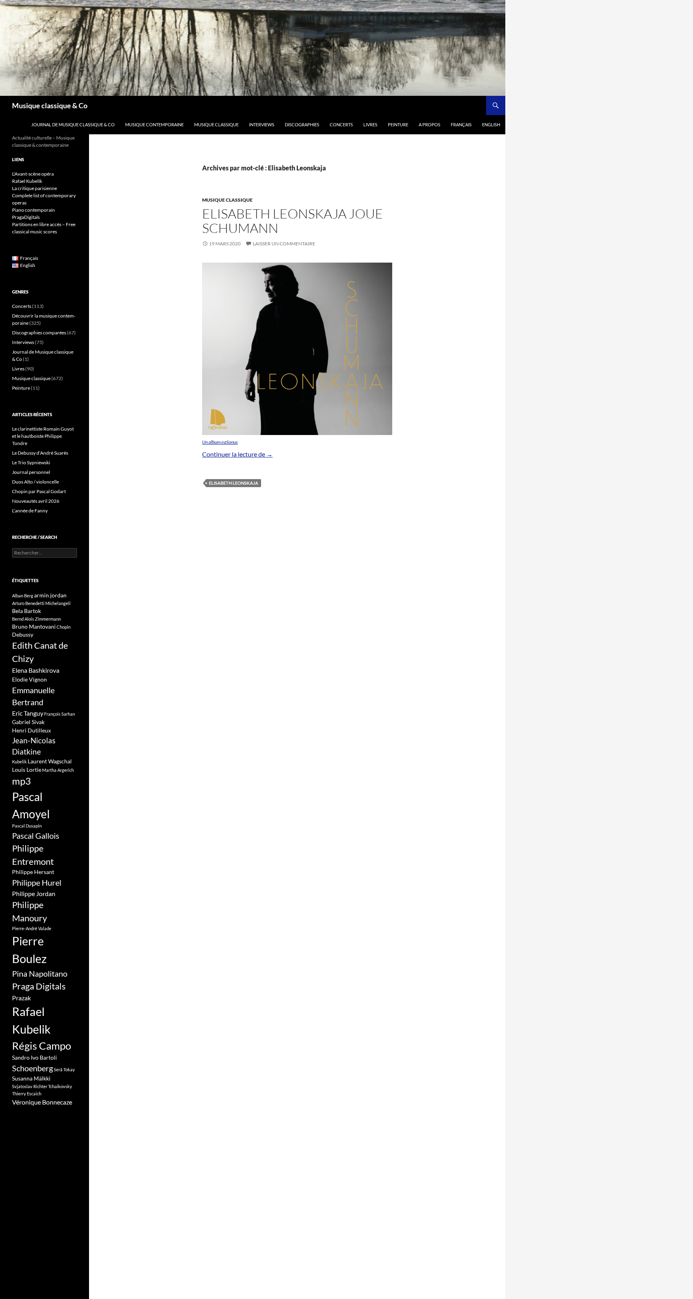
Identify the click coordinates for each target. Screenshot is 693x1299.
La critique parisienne (34, 188)
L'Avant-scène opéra (33, 174)
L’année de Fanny (30, 511)
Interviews (261, 124)
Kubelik (19, 761)
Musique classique (216, 124)
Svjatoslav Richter (29, 1086)
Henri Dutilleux (31, 730)
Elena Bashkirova (35, 670)
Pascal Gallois (35, 835)
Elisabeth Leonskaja (233, 483)
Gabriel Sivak (28, 721)
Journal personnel (31, 472)
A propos (429, 124)
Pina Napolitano (39, 973)
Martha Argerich (58, 770)
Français (461, 124)
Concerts (341, 124)
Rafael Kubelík (27, 181)
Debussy (22, 634)
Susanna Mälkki (31, 1078)
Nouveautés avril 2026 (35, 501)
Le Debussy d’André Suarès (40, 453)
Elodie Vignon (29, 679)
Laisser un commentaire (284, 244)
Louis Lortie (26, 769)
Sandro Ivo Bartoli (34, 1057)
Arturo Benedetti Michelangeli (41, 603)
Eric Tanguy (27, 713)
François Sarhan (59, 713)
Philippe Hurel (36, 882)
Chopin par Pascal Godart (39, 491)
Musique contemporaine (154, 124)
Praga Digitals (39, 986)
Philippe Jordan (33, 894)
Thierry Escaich (26, 1093)
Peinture (398, 124)
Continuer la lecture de (237, 454)
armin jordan (50, 595)
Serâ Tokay (64, 1069)
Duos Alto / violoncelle (35, 482)
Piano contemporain (33, 210)
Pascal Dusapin (27, 825)
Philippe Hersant (33, 871)
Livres (370, 124)
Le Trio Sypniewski (31, 462)
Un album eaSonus (220, 442)
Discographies (302, 124)
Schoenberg (32, 1068)
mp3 (21, 781)
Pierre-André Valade (31, 928)
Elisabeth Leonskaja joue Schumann (292, 220)
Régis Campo (41, 1045)
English (491, 124)
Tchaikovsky (60, 1086)
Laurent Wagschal (50, 761)
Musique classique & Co (49, 105)
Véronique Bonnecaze (42, 1102)
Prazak (21, 998)
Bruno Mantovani (34, 626)
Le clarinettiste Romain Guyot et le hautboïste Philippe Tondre (43, 436)
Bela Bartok (26, 610)
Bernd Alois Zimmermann (36, 618)
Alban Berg (22, 595)
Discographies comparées (39, 333)
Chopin (64, 626)
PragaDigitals (26, 217)
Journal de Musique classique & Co (73, 124)
